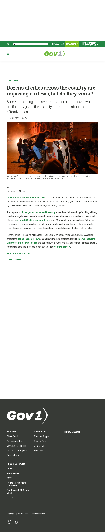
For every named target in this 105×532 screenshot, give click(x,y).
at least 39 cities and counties (32, 220)
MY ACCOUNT (72, 44)
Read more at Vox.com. (19, 253)
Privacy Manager (72, 432)
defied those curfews (29, 239)
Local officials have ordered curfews (26, 197)
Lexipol (25, 514)
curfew (66, 246)
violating (57, 246)
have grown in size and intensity (38, 212)
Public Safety (12, 81)
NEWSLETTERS (58, 44)
